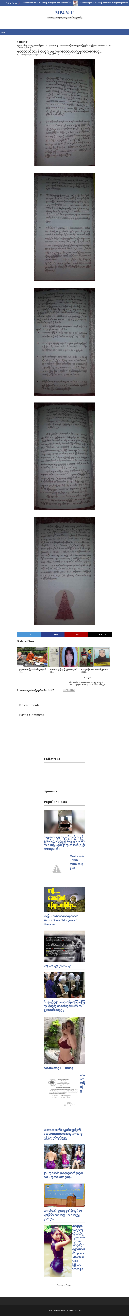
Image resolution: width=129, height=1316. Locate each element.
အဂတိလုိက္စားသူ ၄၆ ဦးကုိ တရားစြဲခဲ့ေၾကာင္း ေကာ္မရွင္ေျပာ (63, 1214)
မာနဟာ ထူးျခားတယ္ (57, 965)
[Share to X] (69, 690)
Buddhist (61, 55)
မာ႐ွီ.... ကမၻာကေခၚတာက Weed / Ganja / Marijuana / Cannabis (61, 920)
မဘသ (67, 55)
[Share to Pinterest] (74, 690)
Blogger (68, 1285)
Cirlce (102, 634)
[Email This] (64, 690)
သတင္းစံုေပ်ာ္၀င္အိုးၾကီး (31, 55)
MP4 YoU (64, 12)
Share (55, 634)
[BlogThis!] (67, 690)
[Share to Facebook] (71, 690)
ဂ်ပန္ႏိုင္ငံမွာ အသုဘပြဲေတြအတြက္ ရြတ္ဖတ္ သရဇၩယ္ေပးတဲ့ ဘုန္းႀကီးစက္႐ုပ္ (64, 1006)
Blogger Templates (75, 1310)
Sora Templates (60, 1310)
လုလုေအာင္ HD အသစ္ (58, 1067)
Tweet (32, 634)
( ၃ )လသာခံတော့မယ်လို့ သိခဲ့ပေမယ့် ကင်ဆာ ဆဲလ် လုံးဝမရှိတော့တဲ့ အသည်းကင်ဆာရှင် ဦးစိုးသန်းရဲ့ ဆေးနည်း (91, 3)
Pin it (79, 634)
